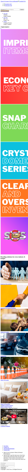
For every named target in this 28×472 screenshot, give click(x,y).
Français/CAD (8, 5)
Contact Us (8, 1)
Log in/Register (14, 1)
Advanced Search (5, 11)
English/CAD (8, 4)
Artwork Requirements (9, 448)
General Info (7, 450)
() (4, 21)
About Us (3, 1)
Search (22, 9)
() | (5, 13)
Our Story (6, 446)
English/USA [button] (22, 1)
